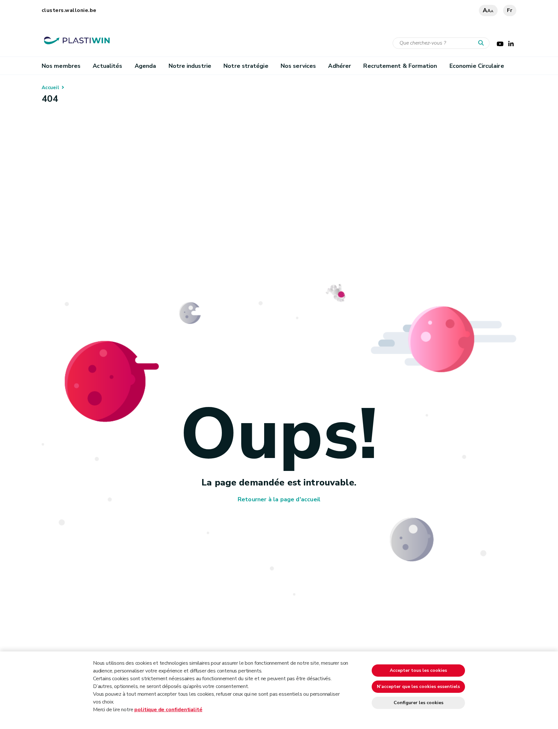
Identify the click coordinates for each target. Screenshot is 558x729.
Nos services (298, 66)
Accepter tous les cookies (418, 670)
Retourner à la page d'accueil (279, 499)
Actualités (107, 66)
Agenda (145, 66)
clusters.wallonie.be (69, 10)
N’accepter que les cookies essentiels (418, 686)
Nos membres (61, 66)
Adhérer (339, 66)
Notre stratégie (245, 66)
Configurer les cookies (418, 703)
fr (509, 10)
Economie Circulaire (477, 66)
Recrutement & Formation (400, 66)
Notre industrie (190, 66)
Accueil (50, 87)
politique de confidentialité (168, 709)
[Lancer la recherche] (482, 43)
